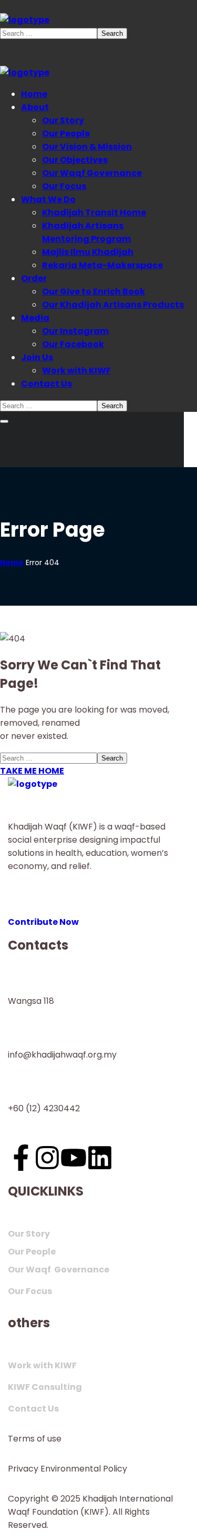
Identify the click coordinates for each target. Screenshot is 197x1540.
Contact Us (33, 1409)
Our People (32, 1252)
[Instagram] (47, 1157)
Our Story (29, 1234)
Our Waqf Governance (58, 1269)
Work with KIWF (42, 1365)
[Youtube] (73, 1157)
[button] (98, 915)
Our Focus (30, 1291)
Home (12, 562)
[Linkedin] (100, 1157)
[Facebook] (21, 1157)
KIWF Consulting (45, 1387)
